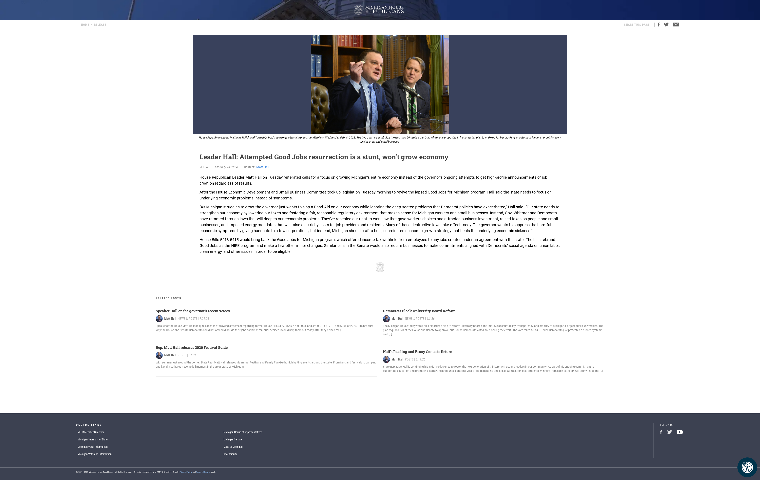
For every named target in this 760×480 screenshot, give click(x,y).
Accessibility (230, 454)
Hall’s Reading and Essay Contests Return (417, 351)
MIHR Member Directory (91, 432)
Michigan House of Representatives (242, 432)
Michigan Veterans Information (95, 454)
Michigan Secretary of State (93, 439)
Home (85, 25)
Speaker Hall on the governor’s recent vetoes (193, 310)
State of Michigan (233, 446)
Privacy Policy (186, 472)
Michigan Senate (232, 439)
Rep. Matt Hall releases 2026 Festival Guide (192, 347)
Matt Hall (262, 167)
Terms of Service (203, 472)
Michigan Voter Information (93, 446)
